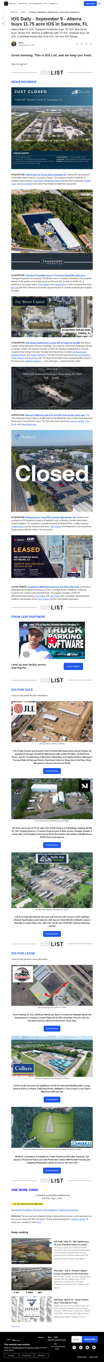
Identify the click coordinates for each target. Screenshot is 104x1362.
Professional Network (68, 1210)
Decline (41, 1355)
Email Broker (52, 1028)
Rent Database (50, 1210)
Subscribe (90, 4)
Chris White (38, 181)
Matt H (21, 43)
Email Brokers (52, 771)
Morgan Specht (54, 181)
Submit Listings (78, 1219)
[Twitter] (74, 1347)
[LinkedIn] (81, 1347)
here (39, 1222)
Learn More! (73, 666)
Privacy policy (18, 1347)
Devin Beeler (27, 184)
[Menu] (99, 3)
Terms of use (33, 1347)
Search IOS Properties (21, 1210)
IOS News (37, 1210)
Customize (26, 1355)
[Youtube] (87, 1347)
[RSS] (94, 1347)
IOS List (14, 12)
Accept (11, 1355)
